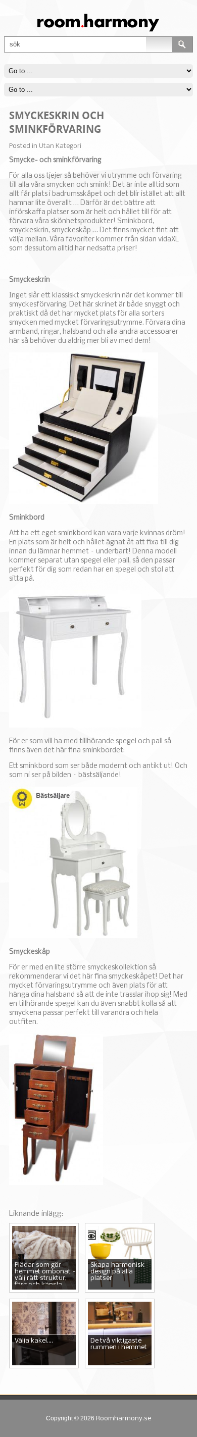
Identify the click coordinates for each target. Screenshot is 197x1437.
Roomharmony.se (123, 1418)
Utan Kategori (60, 146)
